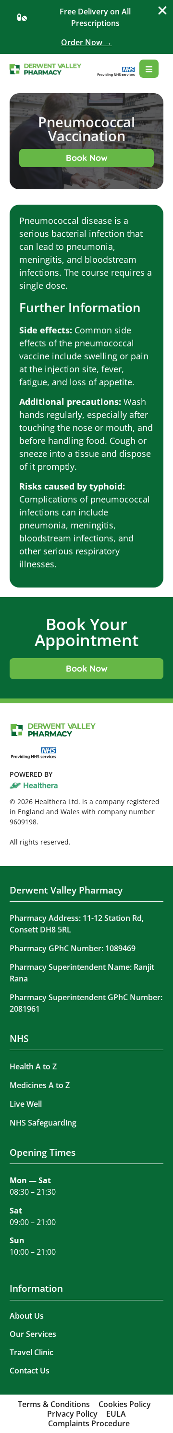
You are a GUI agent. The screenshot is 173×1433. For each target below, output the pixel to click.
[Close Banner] (162, 10)
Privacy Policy (72, 1414)
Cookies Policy (125, 1404)
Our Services (33, 1334)
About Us (27, 1316)
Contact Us (29, 1370)
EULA (116, 1414)
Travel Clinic (31, 1352)
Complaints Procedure (89, 1423)
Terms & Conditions (54, 1404)
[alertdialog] (86, 27)
